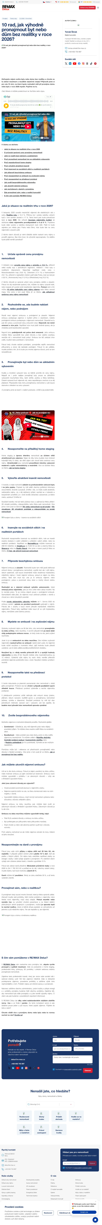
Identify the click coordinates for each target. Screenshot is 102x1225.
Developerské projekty (32, 1180)
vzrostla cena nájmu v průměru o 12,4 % (31, 265)
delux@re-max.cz (10, 1165)
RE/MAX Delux (9, 964)
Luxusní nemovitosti (8, 1186)
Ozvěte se (18, 1015)
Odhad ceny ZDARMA (87, 7)
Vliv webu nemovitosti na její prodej (36, 507)
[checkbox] (54, 1069)
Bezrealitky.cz (33, 543)
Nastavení (48, 1213)
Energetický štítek (31, 1192)
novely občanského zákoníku (18, 602)
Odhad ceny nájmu (7, 1183)
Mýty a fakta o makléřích (82, 1192)
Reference (54, 1186)
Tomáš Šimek (71, 32)
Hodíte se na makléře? (82, 1189)
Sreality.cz (21, 546)
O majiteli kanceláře (56, 1189)
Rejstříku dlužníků (43, 737)
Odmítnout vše (65, 1213)
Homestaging (6, 1199)
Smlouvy (78, 1180)
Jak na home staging (17, 468)
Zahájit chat (84, 1212)
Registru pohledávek (13, 742)
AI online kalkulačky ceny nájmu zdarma (23, 289)
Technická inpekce (31, 1195)
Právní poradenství (31, 1189)
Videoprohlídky (55, 1195)
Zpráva (55, 1054)
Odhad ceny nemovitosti (9, 1180)
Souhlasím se (59, 1069)
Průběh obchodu (80, 1186)
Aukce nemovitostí (31, 1183)
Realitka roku (11, 215)
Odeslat (88, 1070)
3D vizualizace (30, 1186)
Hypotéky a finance (7, 1195)
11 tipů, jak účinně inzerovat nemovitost (22, 551)
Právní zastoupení (80, 1195)
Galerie (53, 1192)
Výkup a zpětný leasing (8, 1192)
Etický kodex (79, 1183)
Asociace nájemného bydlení (40, 220)
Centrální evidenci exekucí (14, 740)
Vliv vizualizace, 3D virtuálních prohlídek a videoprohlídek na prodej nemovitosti (28, 509)
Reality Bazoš (21, 548)
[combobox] (47, 2)
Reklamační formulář (57, 1199)
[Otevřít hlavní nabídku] (98, 7)
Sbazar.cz (5, 548)
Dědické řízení (6, 1189)
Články (53, 1183)
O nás (52, 1180)
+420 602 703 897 (10, 1169)
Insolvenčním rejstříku (34, 740)
